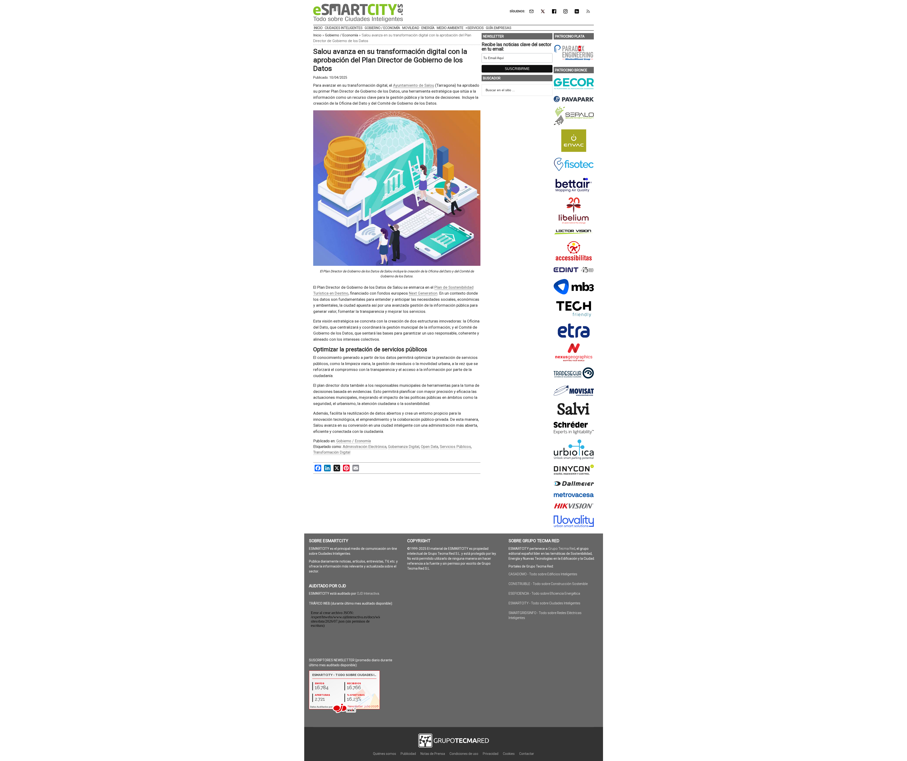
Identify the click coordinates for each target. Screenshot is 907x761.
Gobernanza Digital (403, 446)
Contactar (526, 754)
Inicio (317, 35)
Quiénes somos (384, 754)
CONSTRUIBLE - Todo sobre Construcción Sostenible (548, 584)
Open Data (429, 446)
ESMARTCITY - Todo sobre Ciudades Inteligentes (544, 603)
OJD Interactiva (368, 593)
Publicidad (408, 754)
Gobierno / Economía (341, 35)
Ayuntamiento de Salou (413, 85)
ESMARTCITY (358, 13)
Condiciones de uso (463, 754)
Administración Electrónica (364, 446)
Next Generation (423, 293)
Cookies (509, 754)
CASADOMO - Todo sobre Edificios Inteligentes (543, 574)
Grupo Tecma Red (561, 548)
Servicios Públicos (455, 446)
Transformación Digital (331, 452)
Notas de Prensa (432, 754)
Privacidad (490, 754)
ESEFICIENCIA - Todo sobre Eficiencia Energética (544, 593)
